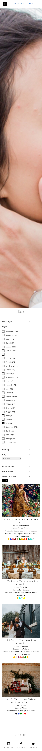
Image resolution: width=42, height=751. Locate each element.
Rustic (10, 431)
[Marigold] (22, 539)
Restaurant (24, 646)
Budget (10, 339)
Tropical (10, 434)
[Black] (16, 713)
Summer (27, 528)
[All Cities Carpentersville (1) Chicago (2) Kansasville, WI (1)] (11, 460)
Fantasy (10, 373)
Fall (20, 589)
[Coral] (13, 539)
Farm (26, 587)
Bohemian (11, 335)
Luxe (9, 388)
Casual (10, 343)
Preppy (10, 411)
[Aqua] (20, 598)
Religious (10, 419)
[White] (33, 539)
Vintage (10, 438)
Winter (26, 648)
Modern (10, 400)
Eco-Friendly (12, 366)
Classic (11, 346)
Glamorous (12, 377)
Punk (9, 415)
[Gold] (18, 539)
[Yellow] (24, 598)
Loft (24, 705)
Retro (9, 423)
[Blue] (11, 539)
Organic (10, 408)
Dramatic (11, 358)
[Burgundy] (19, 657)
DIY (9, 354)
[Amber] (9, 539)
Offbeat (10, 404)
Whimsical (11, 442)
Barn (22, 587)
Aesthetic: (9, 530)
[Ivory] (23, 713)
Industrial (11, 385)
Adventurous (12, 331)
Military (10, 392)
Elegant (10, 369)
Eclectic (10, 362)
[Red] (27, 539)
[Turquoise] (31, 539)
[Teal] (29, 539)
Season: (15, 528)
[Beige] (16, 657)
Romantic (11, 427)
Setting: (16, 525)
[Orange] (24, 539)
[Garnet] (15, 539)
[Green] (20, 539)
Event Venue (24, 525)
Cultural (10, 350)
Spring (20, 528)
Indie (9, 381)
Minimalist (11, 396)
